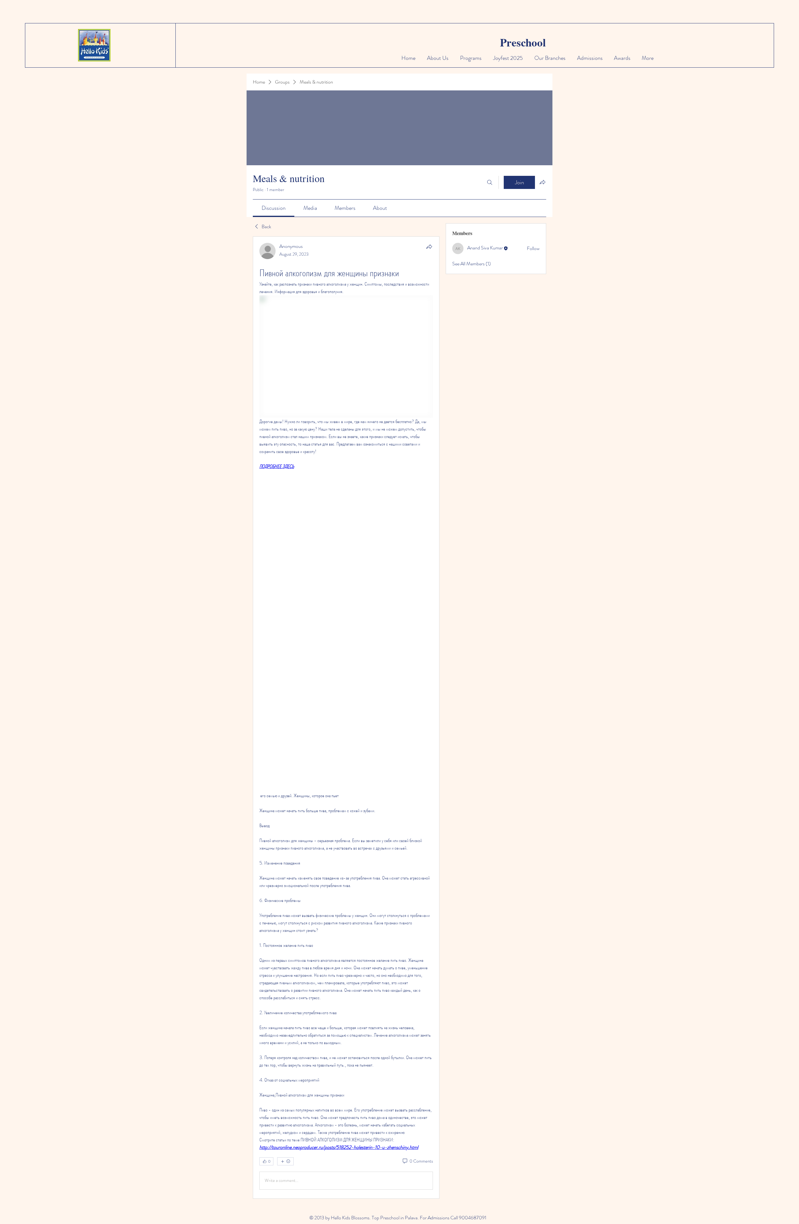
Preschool (523, 42)
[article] (346, 717)
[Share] (429, 246)
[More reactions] (285, 1161)
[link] (274, 208)
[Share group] (542, 182)
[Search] (489, 182)
